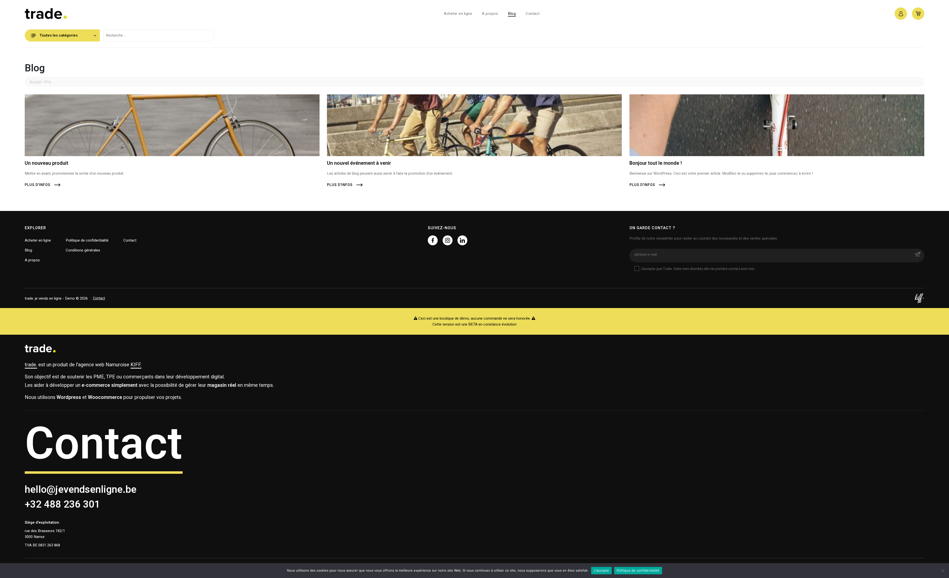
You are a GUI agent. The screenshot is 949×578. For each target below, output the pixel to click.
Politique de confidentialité (87, 240)
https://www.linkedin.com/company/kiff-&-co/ (462, 240)
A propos (490, 13)
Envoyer (917, 254)
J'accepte (601, 570)
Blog (512, 13)
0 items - (918, 13)
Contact (533, 13)
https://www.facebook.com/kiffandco (433, 240)
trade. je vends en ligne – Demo (62, 14)
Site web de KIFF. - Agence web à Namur (919, 298)
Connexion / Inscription (901, 13)
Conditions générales (83, 250)
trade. (31, 365)
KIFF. (135, 365)
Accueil (35, 81)
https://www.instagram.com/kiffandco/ (448, 240)
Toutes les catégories (59, 35)
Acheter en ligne (458, 13)
